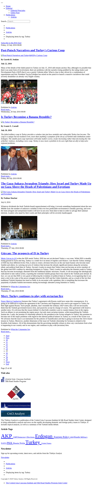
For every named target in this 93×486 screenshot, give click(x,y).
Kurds (77, 437)
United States (46, 443)
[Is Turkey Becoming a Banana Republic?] (17, 122)
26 (7, 353)
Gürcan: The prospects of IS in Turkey (25, 253)
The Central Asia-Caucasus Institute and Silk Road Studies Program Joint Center (36, 483)
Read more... (6, 109)
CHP (15, 437)
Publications (10, 15)
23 (7, 347)
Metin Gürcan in (9, 258)
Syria (22, 443)
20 (7, 340)
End (7, 364)
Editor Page (15, 13)
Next (8, 362)
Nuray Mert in (11, 301)
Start (7, 336)
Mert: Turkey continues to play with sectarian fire (32, 296)
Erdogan (44, 436)
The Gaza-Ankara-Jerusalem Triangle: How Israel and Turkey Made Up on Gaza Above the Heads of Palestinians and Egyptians (46, 185)
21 (7, 342)
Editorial (9, 8)
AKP (7, 436)
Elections (31, 437)
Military (84, 437)
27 (7, 355)
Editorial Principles (18, 10)
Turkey (33, 442)
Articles (14, 17)
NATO (4, 443)
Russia (16, 443)
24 (7, 349)
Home (8, 6)
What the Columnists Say (20, 287)
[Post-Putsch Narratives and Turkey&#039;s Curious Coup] (24, 55)
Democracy (22, 437)
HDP (72, 437)
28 (7, 358)
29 (7, 360)
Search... (4, 21)
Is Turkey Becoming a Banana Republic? (26, 116)
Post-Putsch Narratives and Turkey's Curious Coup (33, 50)
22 (7, 344)
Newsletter (5, 457)
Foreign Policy (62, 437)
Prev (7, 338)
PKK (10, 442)
